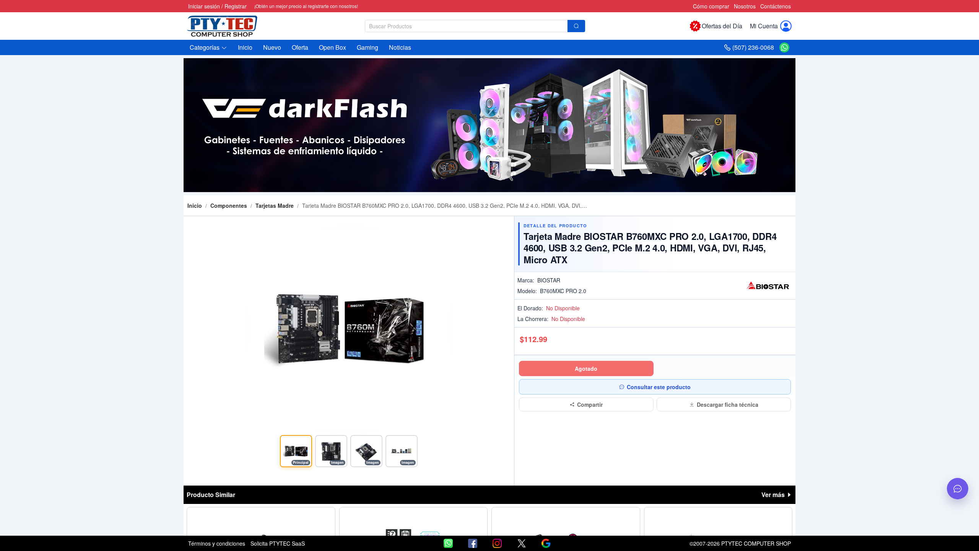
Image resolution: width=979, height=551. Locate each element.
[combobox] (475, 26)
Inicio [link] (194, 205)
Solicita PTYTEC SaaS (277, 543)
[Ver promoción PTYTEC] (489, 125)
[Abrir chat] (957, 488)
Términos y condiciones (216, 543)
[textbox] (466, 26)
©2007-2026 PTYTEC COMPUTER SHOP (740, 543)
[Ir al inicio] (226, 26)
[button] (208, 47)
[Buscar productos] (576, 26)
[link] (228, 205)
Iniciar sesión (204, 6)
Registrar (235, 6)
